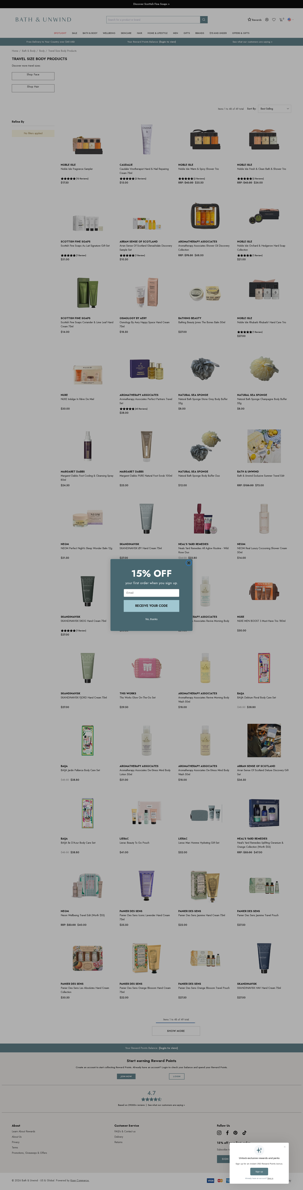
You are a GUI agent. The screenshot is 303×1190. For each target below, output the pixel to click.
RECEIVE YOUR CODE (151, 606)
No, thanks (151, 619)
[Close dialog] (188, 562)
